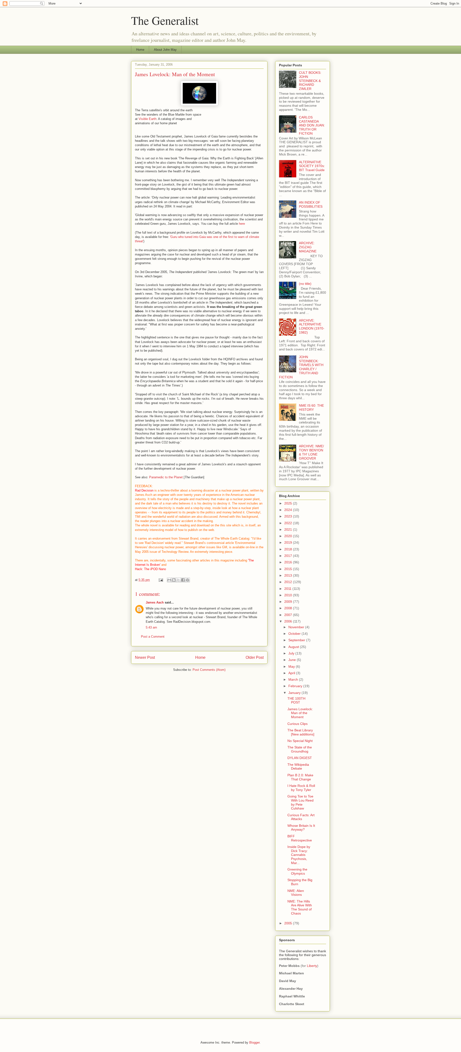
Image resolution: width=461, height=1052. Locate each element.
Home (140, 49)
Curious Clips (297, 724)
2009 (288, 602)
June (292, 660)
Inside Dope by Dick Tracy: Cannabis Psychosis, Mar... (298, 855)
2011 (288, 589)
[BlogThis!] (173, 580)
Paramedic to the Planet (166, 477)
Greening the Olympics (297, 871)
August (294, 647)
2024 (288, 510)
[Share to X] (178, 580)
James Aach (155, 602)
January (295, 693)
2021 (288, 529)
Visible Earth (147, 119)
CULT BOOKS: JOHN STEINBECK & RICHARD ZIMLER (310, 81)
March (293, 679)
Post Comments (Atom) (209, 670)
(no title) (305, 284)
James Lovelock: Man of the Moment (300, 713)
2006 (288, 621)
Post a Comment (152, 636)
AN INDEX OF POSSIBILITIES (310, 204)
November (296, 627)
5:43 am (151, 627)
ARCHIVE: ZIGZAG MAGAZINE (307, 247)
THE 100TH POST (296, 700)
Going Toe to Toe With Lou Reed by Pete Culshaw (300, 802)
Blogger (254, 1042)
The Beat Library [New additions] (300, 732)
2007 (288, 615)
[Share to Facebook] (183, 580)
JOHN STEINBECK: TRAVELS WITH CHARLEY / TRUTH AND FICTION (301, 367)
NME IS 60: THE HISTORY (311, 407)
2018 (288, 549)
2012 (288, 582)
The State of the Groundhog (299, 749)
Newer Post (145, 657)
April (292, 673)
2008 (288, 608)
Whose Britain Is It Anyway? (301, 828)
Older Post (255, 657)
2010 (288, 595)
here (242, 223)
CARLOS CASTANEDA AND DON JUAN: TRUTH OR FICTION (312, 125)
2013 (288, 575)
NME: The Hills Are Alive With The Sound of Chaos (299, 907)
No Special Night (300, 741)
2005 (288, 923)
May (292, 666)
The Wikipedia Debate (298, 767)
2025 (288, 503)
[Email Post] (160, 580)
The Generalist (165, 20)
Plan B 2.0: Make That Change (300, 777)
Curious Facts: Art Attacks (301, 817)
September (297, 640)
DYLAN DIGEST (299, 758)
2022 (288, 523)
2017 (288, 556)
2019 (288, 542)
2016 (288, 562)
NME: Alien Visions (295, 893)
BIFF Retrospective (299, 838)
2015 (288, 569)
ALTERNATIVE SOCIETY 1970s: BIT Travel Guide (312, 166)
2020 (288, 536)
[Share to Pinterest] (187, 580)
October (295, 633)
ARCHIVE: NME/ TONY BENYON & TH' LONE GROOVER (311, 452)
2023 (288, 516)
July (291, 653)
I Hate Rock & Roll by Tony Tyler (301, 788)
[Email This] (169, 580)
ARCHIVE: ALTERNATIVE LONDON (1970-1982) (311, 326)
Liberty (312, 966)
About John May (165, 49)
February (295, 686)
